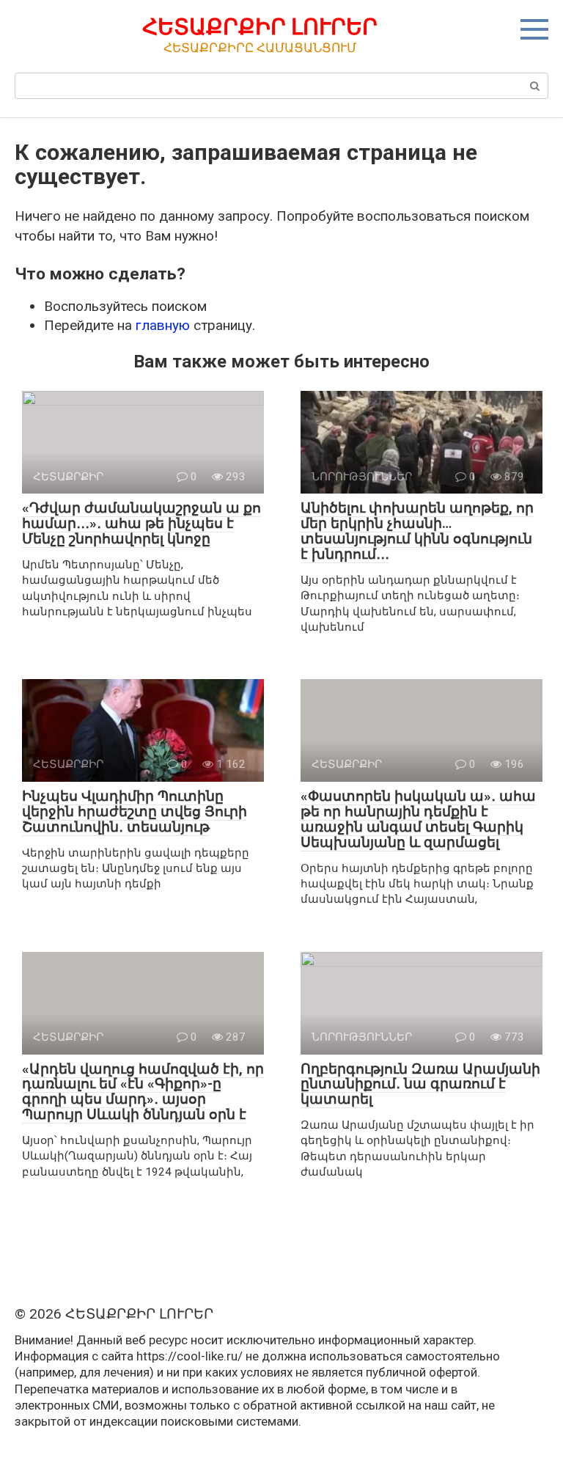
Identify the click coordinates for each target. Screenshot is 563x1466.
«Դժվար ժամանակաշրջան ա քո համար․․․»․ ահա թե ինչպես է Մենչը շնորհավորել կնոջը (141, 523)
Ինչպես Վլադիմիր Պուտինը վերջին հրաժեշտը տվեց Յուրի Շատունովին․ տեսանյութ (134, 811)
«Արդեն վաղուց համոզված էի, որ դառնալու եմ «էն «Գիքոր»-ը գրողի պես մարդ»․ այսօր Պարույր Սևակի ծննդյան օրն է (143, 1092)
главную (163, 325)
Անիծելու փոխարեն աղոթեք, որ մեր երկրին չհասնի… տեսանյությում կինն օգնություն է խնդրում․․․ (417, 530)
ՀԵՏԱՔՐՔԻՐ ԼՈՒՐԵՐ (260, 27)
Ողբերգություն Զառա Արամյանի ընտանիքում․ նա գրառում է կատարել (420, 1084)
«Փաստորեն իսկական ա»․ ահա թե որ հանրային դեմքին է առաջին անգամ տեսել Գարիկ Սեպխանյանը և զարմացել (418, 819)
